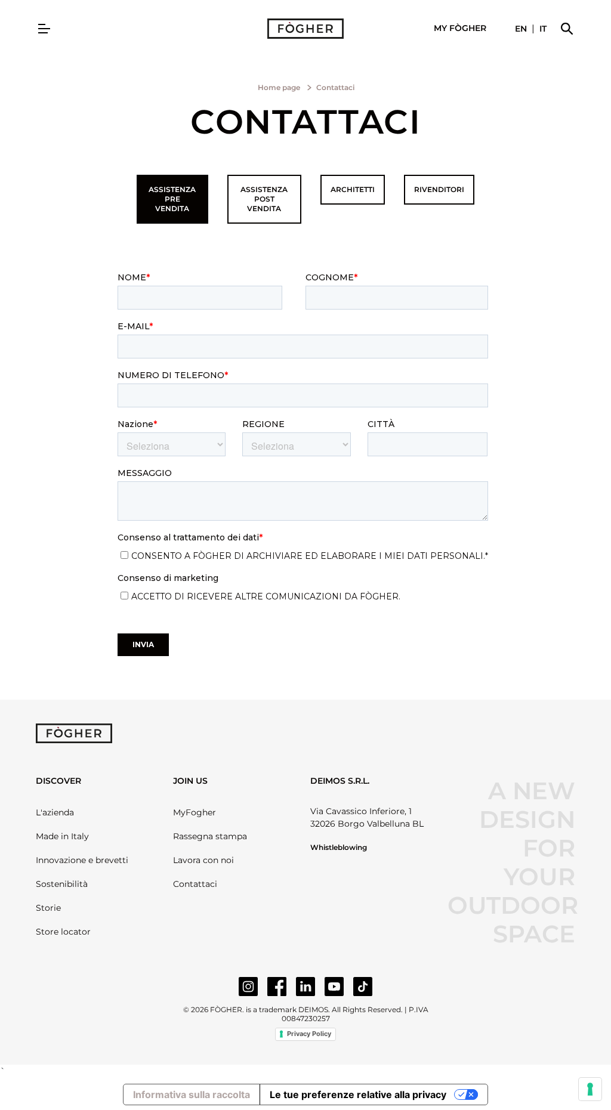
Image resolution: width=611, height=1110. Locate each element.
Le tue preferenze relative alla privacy (358, 1094)
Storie (48, 907)
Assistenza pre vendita (172, 199)
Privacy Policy (309, 1033)
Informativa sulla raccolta (191, 1094)
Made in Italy (62, 836)
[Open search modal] (567, 29)
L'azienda (55, 812)
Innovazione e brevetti (82, 860)
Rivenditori (439, 189)
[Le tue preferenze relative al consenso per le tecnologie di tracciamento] (590, 1089)
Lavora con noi (203, 860)
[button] (460, 28)
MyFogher (194, 812)
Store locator (63, 931)
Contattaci (195, 884)
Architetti (353, 189)
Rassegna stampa (210, 836)
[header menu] (44, 29)
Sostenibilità (62, 884)
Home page (279, 87)
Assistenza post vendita (264, 199)
